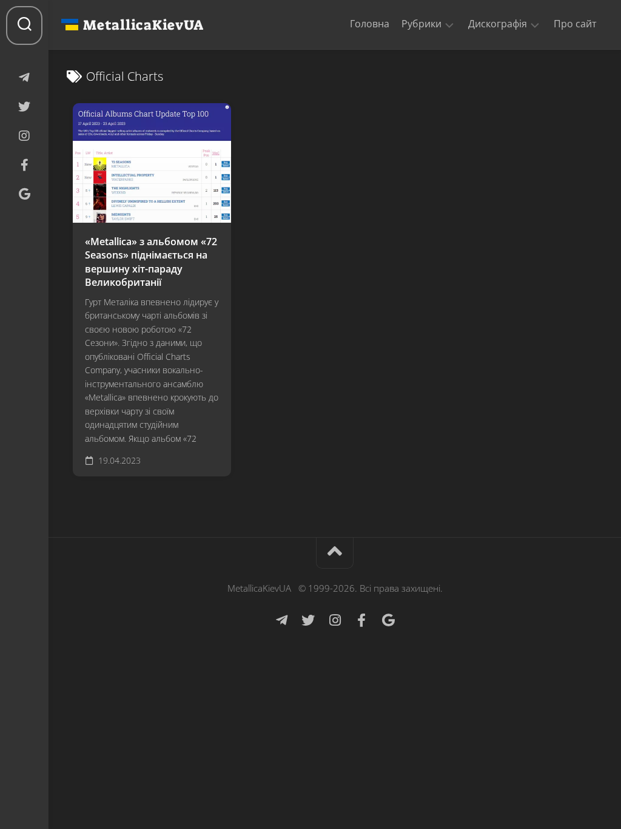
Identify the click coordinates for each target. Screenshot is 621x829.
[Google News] (24, 194)
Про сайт (575, 24)
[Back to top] (335, 553)
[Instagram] (24, 136)
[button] (449, 24)
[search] (24, 25)
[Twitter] (24, 107)
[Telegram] (24, 78)
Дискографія (497, 24)
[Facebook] (24, 165)
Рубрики (421, 24)
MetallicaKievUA (143, 25)
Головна (369, 24)
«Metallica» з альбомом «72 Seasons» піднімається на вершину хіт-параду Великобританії (151, 262)
